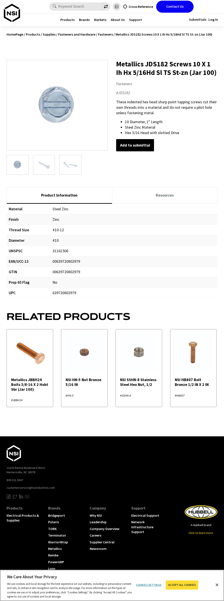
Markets (100, 19)
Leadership (98, 522)
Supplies (49, 34)
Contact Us (175, 6)
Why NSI (96, 515)
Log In (213, 19)
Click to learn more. (201, 533)
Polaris (53, 522)
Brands (84, 19)
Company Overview (104, 529)
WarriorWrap (58, 542)
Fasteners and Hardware (76, 34)
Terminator (57, 535)
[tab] (59, 195)
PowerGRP (56, 562)
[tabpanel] (112, 254)
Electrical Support (145, 515)
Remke (53, 555)
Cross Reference (141, 6)
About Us (118, 19)
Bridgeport (56, 515)
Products (67, 19)
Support (135, 19)
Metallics (55, 548)
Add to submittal (135, 145)
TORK (52, 529)
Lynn (51, 568)
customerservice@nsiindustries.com (31, 488)
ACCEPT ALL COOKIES (182, 585)
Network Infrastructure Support (142, 527)
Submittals (197, 19)
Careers (95, 535)
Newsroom (98, 548)
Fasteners (105, 34)
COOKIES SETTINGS (148, 585)
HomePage (15, 34)
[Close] (217, 585)
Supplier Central (102, 542)
